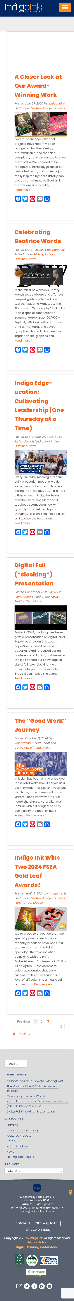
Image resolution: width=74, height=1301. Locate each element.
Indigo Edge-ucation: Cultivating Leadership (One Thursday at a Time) (37, 1103)
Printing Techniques (29, 601)
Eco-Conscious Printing (23, 1130)
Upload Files (38, 1229)
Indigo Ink (55, 103)
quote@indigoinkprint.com (37, 1211)
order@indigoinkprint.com (45, 1207)
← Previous (22, 1021)
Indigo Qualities (17, 1146)
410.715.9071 (21, 1207)
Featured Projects (43, 108)
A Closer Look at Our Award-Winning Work (38, 86)
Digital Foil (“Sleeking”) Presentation (34, 574)
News (61, 108)
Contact (22, 1223)
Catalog (12, 1125)
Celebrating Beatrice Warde (26, 1096)
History (39, 254)
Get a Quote (47, 1223)
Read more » (23, 190)
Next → (25, 1033)
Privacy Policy (37, 1242)
